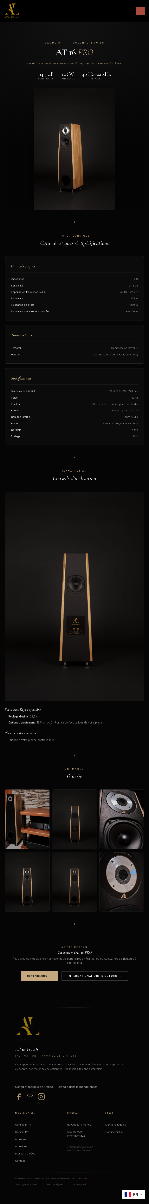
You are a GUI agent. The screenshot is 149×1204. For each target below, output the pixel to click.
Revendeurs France (79, 1124)
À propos (20, 1139)
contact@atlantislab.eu (26, 1184)
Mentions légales (115, 1124)
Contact (20, 1160)
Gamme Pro (22, 1132)
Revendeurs (37, 976)
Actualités (21, 1146)
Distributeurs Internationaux (76, 1133)
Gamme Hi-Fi (23, 1124)
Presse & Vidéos (25, 1153)
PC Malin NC (85, 1178)
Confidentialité (114, 1132)
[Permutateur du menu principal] (140, 11)
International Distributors (92, 976)
